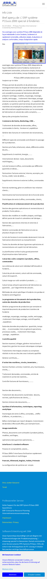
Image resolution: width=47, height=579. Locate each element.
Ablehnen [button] (12, 574)
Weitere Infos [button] (7, 569)
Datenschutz (7, 522)
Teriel (4, 487)
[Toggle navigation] (43, 4)
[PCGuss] (9, 4)
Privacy (16, 522)
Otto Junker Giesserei (11, 482)
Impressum (6, 518)
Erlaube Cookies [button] (34, 574)
